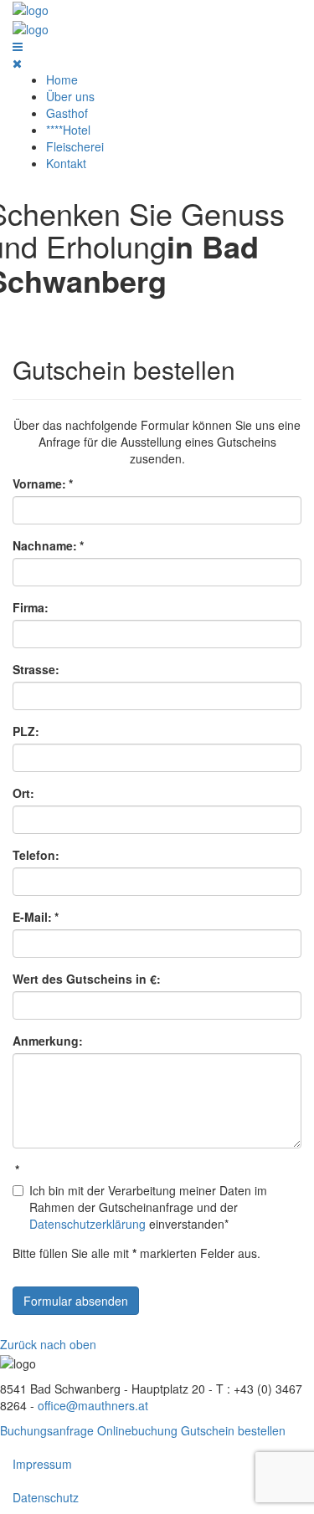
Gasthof (67, 113)
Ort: (23, 793)
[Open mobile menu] (18, 46)
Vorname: (43, 483)
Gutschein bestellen (233, 1430)
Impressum (42, 1463)
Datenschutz (46, 1497)
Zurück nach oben (48, 1344)
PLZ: (26, 731)
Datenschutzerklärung (87, 1223)
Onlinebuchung (137, 1430)
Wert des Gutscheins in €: (87, 978)
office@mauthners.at (93, 1405)
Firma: (31, 607)
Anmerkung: (48, 1040)
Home (62, 79)
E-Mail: (36, 916)
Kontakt (66, 163)
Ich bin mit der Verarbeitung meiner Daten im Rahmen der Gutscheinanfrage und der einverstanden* (148, 1207)
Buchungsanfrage (47, 1430)
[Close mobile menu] (17, 62)
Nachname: (48, 545)
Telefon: (36, 855)
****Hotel (68, 129)
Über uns (70, 96)
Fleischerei (75, 146)
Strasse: (36, 669)
